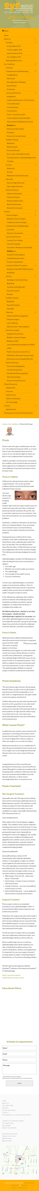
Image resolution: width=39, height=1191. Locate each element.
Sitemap (14, 1188)
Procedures (6, 1125)
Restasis (10, 294)
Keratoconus (11, 125)
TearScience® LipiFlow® (16, 287)
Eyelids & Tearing (12, 140)
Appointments (11, 409)
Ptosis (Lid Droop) (13, 150)
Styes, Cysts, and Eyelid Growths (18, 154)
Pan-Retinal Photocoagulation (17, 373)
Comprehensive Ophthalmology (17, 71)
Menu (6, 31)
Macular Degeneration (15, 201)
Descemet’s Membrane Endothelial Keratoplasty (19, 247)
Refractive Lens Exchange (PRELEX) (20, 359)
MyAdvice (24, 1185)
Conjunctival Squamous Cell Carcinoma (20, 100)
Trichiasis (10, 161)
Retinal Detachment (14, 204)
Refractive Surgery (12, 330)
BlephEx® (10, 283)
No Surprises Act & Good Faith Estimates (18, 413)
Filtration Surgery (13, 319)
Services (7, 212)
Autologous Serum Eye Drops (17, 280)
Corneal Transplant (13, 244)
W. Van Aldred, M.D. (14, 46)
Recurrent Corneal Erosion (16, 136)
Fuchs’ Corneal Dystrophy (16, 114)
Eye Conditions (9, 64)
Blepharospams (12, 147)
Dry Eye (9, 165)
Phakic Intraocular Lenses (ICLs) (18, 352)
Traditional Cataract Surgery (17, 222)
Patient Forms (11, 395)
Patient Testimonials (13, 398)
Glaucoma (9, 179)
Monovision (11, 78)
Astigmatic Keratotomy (15, 334)
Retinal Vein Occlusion (15, 208)
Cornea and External (13, 93)
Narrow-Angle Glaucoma (15, 183)
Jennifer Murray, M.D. (14, 53)
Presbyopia (11, 89)
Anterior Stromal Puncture (16, 381)
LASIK (9, 348)
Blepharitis (11, 143)
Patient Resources (10, 384)
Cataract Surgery (12, 215)
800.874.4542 (8, 1141)
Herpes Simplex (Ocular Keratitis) (18, 118)
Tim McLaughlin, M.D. (14, 50)
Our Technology (11, 402)
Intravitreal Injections (14, 370)
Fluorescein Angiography (16, 366)
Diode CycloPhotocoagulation (17, 316)
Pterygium (10, 132)
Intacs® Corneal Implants (16, 255)
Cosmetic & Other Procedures (16, 265)
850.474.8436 (8, 1138)
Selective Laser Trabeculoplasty (18, 327)
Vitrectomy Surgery (14, 377)
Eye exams (10, 229)
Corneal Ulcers (12, 111)
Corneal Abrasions (13, 104)
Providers (9, 43)
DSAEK (9, 251)
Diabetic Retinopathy (14, 194)
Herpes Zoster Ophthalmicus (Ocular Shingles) (20, 122)
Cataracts (9, 68)
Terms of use (22, 1188)
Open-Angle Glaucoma (15, 186)
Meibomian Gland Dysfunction (17, 176)
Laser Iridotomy (12, 323)
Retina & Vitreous (12, 190)
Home (6, 35)
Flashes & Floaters (13, 197)
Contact (7, 406)
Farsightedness (12, 75)
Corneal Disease (12, 107)
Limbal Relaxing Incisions (15, 258)
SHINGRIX (11, 273)
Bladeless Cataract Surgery (16, 219)
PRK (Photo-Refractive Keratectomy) (20, 355)
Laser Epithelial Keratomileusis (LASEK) (21, 345)
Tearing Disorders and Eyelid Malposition (21, 158)
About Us (7, 39)
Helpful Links (10, 388)
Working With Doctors (14, 60)
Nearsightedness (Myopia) (16, 82)
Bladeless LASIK (12, 341)
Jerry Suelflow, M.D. (14, 57)
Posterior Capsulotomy (15, 233)
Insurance (9, 391)
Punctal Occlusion (13, 291)
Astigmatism (11, 96)
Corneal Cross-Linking (14, 240)
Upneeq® (10, 309)
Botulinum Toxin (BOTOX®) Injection (20, 269)
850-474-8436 (22, 17)
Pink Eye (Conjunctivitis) (15, 129)
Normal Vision (12, 86)
